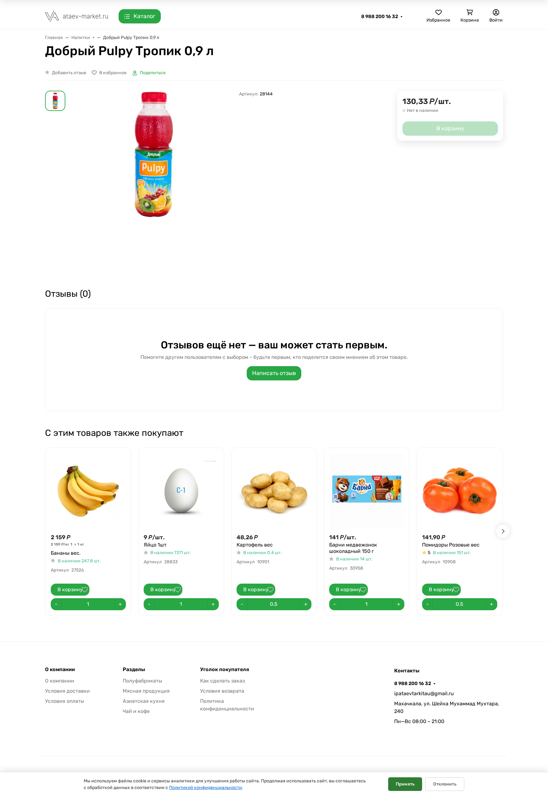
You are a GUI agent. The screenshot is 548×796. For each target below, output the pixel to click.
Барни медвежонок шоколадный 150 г (353, 548)
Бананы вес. (66, 553)
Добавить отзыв (69, 72)
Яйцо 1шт (155, 545)
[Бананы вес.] (88, 490)
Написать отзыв (274, 373)
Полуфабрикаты (142, 681)
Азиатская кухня (144, 701)
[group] (153, 184)
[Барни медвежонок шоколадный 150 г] (366, 490)
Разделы (134, 669)
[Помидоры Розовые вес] (459, 490)
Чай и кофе (136, 711)
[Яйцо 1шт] (181, 490)
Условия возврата (222, 691)
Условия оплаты (64, 701)
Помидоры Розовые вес (451, 545)
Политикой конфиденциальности (205, 787)
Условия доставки (67, 691)
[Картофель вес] (274, 490)
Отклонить (444, 784)
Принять (405, 784)
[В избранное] (84, 590)
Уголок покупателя (224, 669)
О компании (60, 669)
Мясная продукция (146, 691)
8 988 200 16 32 (379, 16)
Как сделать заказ (222, 681)
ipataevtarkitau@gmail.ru (424, 693)
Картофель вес (255, 545)
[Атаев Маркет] (76, 16)
